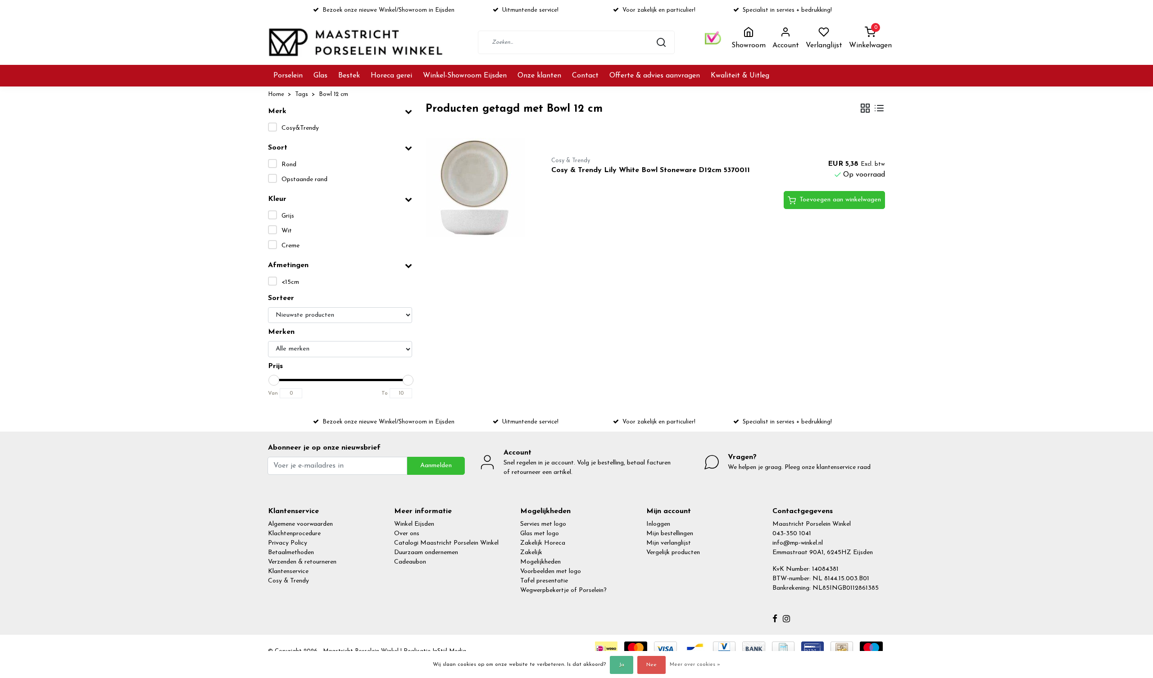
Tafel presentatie (544, 581)
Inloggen (658, 524)
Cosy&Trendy (300, 128)
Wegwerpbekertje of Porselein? (563, 590)
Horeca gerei (391, 75)
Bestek (349, 75)
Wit (286, 231)
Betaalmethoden (291, 552)
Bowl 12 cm (333, 94)
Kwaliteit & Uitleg (740, 75)
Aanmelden (436, 465)
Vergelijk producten (673, 552)
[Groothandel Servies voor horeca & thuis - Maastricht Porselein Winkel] (356, 42)
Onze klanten (539, 75)
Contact (585, 75)
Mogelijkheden (540, 562)
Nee (651, 665)
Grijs (287, 216)
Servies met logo (543, 524)
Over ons (406, 533)
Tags (301, 94)
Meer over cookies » (695, 664)
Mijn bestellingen (669, 533)
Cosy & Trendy (288, 581)
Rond (288, 164)
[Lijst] (879, 109)
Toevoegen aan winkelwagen (840, 199)
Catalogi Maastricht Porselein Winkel (446, 543)
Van (273, 393)
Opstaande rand (304, 179)
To (384, 393)
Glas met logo (539, 533)
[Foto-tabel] (865, 109)
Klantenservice (288, 571)
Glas (320, 75)
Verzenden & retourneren (302, 562)
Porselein (288, 75)
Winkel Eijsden (414, 524)
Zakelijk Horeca (542, 543)
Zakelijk (531, 552)
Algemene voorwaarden (300, 524)
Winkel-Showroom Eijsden (465, 75)
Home (276, 94)
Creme (290, 245)
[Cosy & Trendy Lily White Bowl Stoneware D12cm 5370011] (478, 187)
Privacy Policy (287, 543)
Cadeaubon (410, 562)
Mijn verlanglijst (668, 543)
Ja (621, 665)
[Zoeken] (661, 42)
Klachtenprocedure (294, 533)
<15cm (290, 282)
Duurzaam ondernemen (426, 552)
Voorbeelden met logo (550, 571)
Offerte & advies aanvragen (654, 75)
